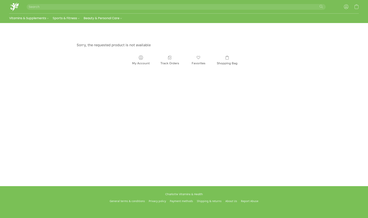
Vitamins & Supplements (28, 18)
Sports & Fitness (65, 18)
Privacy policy (157, 201)
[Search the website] (321, 6)
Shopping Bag (227, 63)
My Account (141, 63)
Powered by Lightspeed (184, 208)
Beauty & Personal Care (102, 18)
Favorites (198, 63)
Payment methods (181, 201)
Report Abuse (249, 201)
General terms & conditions (127, 201)
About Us (231, 201)
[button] (14, 7)
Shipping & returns (209, 201)
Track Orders (169, 63)
